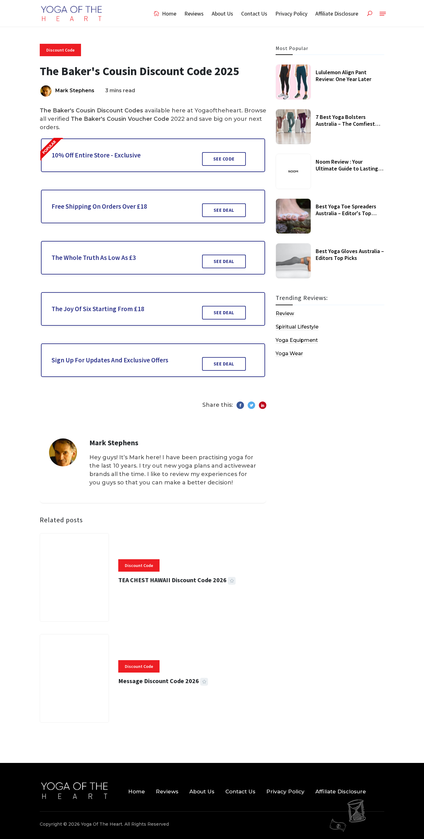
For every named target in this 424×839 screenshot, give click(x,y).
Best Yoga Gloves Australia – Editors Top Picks (350, 254)
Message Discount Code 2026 (158, 681)
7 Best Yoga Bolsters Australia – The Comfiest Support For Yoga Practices (348, 123)
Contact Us (254, 13)
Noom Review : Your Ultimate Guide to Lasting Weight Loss (347, 168)
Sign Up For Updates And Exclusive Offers (110, 360)
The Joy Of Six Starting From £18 (98, 309)
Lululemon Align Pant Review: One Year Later (343, 76)
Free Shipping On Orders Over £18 (99, 206)
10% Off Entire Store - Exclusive (96, 155)
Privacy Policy (291, 13)
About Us (222, 13)
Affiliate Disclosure (336, 13)
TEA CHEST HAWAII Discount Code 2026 (172, 580)
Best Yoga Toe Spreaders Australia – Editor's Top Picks (346, 213)
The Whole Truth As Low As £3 (94, 257)
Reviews (194, 13)
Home (168, 13)
